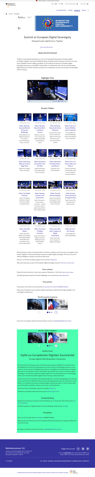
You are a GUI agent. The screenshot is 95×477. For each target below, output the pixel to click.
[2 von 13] (49, 312)
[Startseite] (6, 14)
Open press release (67, 272)
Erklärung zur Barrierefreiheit (63, 461)
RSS (41, 461)
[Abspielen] (47, 91)
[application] (47, 91)
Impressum (51, 461)
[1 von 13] (47, 312)
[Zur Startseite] (11, 5)
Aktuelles (11, 13)
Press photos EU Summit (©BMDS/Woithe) (55, 287)
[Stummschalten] (62, 101)
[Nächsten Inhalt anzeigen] (56, 312)
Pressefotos (40, 417)
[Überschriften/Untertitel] (58, 101)
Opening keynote (64, 275)
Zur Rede (65, 406)
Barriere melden (76, 461)
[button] (37, 304)
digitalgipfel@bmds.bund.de (53, 429)
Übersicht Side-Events (52, 391)
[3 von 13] (51, 312)
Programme (53, 259)
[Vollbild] (65, 101)
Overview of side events (67, 263)
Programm (53, 388)
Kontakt (45, 461)
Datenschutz (85, 461)
